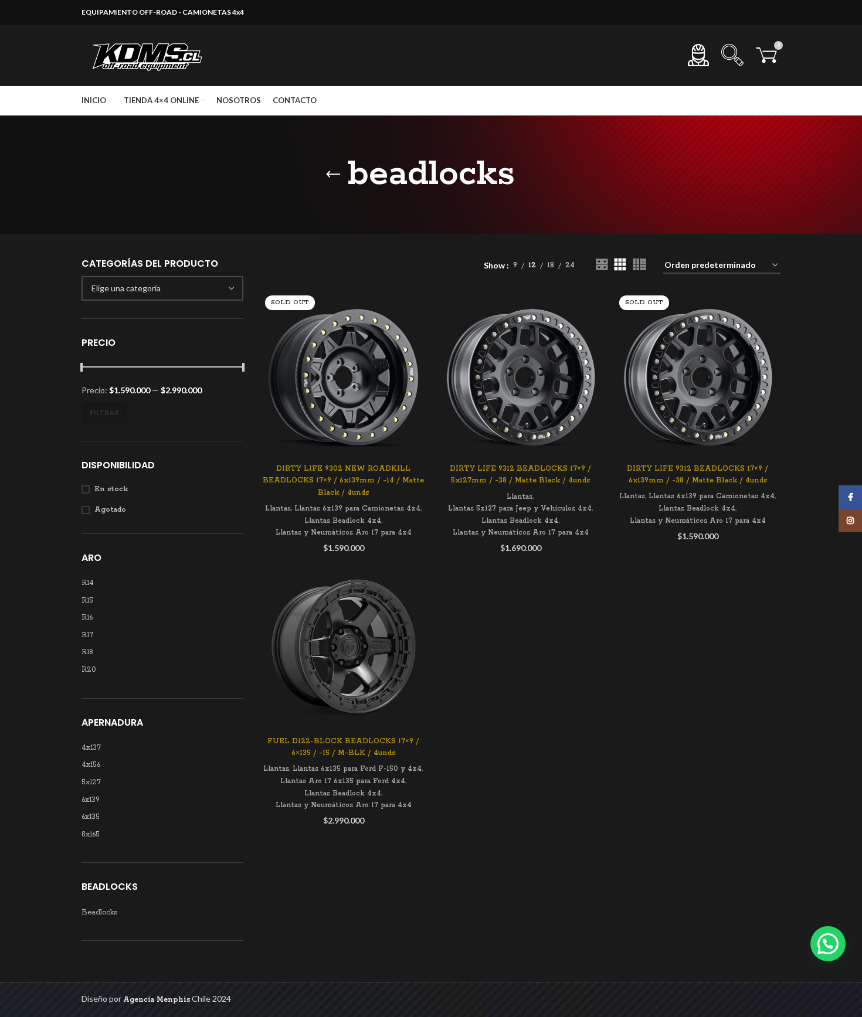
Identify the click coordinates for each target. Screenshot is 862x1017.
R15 (87, 600)
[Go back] (333, 174)
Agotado (110, 509)
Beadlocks (99, 912)
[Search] (732, 55)
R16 (87, 617)
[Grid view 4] (639, 265)
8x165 (91, 834)
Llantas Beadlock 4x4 (342, 520)
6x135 (91, 816)
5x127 (91, 782)
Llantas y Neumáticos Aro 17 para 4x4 (344, 532)
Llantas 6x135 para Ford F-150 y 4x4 (357, 768)
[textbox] (126, 288)
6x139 (91, 799)
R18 (87, 652)
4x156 (91, 764)
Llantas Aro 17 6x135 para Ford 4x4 (342, 781)
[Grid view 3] (620, 265)
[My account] (698, 55)
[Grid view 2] (602, 265)
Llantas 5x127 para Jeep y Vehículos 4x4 (520, 508)
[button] (828, 943)
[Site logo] (149, 54)
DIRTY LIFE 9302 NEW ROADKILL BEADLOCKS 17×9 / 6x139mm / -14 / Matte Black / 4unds (343, 480)
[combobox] (162, 288)
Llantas (278, 508)
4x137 (91, 747)
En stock (111, 489)
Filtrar (104, 412)
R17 (87, 635)
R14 (88, 583)
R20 (89, 669)
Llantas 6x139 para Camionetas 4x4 (357, 508)
